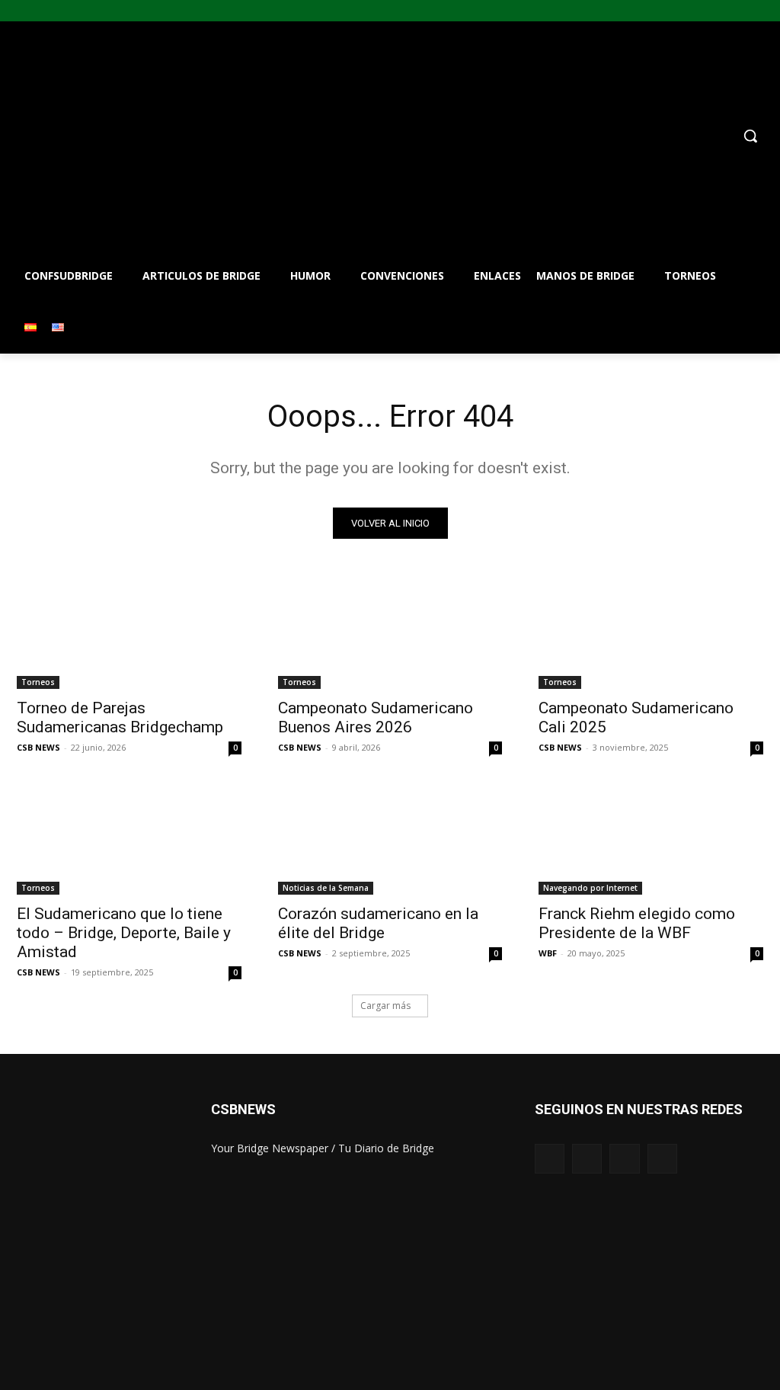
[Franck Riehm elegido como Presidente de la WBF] (651, 838)
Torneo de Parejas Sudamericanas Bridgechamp (120, 717)
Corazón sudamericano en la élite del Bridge (378, 923)
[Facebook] (708, 11)
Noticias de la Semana (326, 887)
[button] (479, 136)
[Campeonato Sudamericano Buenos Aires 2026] (390, 633)
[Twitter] (750, 11)
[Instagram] (729, 11)
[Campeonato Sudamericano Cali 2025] (651, 633)
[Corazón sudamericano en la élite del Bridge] (390, 838)
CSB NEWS (38, 747)
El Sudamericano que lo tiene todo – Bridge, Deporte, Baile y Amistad (124, 933)
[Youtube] (771, 11)
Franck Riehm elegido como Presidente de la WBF (637, 923)
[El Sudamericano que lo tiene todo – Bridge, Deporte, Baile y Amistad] (129, 838)
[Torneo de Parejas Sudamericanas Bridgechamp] (129, 633)
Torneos (38, 682)
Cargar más (385, 1005)
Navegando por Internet (590, 887)
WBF (548, 953)
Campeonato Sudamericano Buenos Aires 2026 (375, 717)
